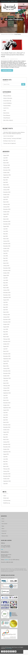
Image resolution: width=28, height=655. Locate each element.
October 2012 (6, 429)
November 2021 (6, 246)
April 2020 (5, 285)
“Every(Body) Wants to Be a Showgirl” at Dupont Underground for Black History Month (13, 54)
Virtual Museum (6, 117)
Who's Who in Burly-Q (8, 120)
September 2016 (7, 358)
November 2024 (6, 192)
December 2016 (6, 353)
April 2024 (5, 199)
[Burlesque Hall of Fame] (9, 7)
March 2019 (6, 312)
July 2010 (5, 483)
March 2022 (6, 238)
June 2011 (5, 459)
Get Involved (4, 523)
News (3, 526)
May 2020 (5, 282)
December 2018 (6, 319)
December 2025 (6, 170)
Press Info (4, 533)
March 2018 (6, 336)
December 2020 (6, 268)
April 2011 (5, 464)
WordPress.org (6, 502)
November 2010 (6, 476)
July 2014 (5, 395)
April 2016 (5, 363)
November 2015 (6, 373)
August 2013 (6, 410)
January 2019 (6, 317)
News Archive (6, 112)
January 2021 (6, 265)
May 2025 (5, 179)
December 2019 (6, 292)
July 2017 (5, 348)
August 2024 (6, 197)
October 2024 (6, 194)
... (0, 654)
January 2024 (6, 206)
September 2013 (7, 407)
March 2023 (6, 219)
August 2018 (6, 326)
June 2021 (5, 255)
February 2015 (6, 385)
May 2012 (5, 437)
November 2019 (6, 295)
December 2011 (6, 444)
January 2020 (6, 290)
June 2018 (5, 329)
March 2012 (6, 439)
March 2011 (5, 466)
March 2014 (6, 400)
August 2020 (6, 275)
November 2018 (6, 321)
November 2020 (6, 270)
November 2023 (6, 209)
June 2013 (5, 415)
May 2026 (5, 160)
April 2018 (5, 334)
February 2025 (6, 187)
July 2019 (5, 302)
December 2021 (6, 243)
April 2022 (5, 236)
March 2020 (6, 287)
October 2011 (6, 449)
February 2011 (6, 468)
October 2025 (6, 172)
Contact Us (4, 531)
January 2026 (6, 167)
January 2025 (6, 189)
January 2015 (6, 388)
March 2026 (6, 162)
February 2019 (6, 314)
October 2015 (6, 375)
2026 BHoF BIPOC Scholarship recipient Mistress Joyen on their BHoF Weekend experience (14, 133)
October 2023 (6, 211)
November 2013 (6, 402)
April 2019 (5, 309)
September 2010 (7, 481)
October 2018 (6, 324)
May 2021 (5, 258)
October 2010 (6, 478)
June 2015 (5, 380)
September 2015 (7, 378)
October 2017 (6, 344)
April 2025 (5, 182)
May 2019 (5, 307)
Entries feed (6, 498)
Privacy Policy (9, 648)
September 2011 (7, 451)
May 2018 (5, 331)
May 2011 (5, 461)
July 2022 (5, 228)
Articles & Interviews (7, 98)
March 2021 (6, 263)
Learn (4, 110)
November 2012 (6, 427)
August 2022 (6, 226)
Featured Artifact (7, 105)
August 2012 (6, 432)
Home (3, 518)
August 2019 (6, 299)
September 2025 (7, 175)
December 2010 (6, 473)
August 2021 (6, 250)
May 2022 (5, 233)
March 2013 (6, 422)
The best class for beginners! (9, 143)
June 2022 (5, 231)
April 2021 (5, 260)
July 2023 (5, 216)
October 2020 (6, 272)
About (3, 528)
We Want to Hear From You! (9, 140)
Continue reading (7, 70)
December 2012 (6, 424)
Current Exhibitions (7, 103)
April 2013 (5, 419)
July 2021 (5, 253)
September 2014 (7, 392)
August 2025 (6, 177)
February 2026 (6, 165)
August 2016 (6, 361)
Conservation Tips (7, 100)
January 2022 (6, 241)
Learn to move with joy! (8, 136)
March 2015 (6, 383)
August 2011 (6, 454)
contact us (7, 559)
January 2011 (6, 471)
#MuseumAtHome (7, 95)
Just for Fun (6, 108)
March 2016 (6, 366)
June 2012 (5, 434)
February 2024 (6, 204)
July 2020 (5, 277)
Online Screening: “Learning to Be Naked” (12, 138)
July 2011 (5, 456)
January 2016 (6, 368)
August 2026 (6, 155)
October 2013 (6, 405)
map (2, 549)
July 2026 (5, 157)
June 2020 (5, 280)
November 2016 (6, 356)
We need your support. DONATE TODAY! (9, 1)
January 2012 (6, 441)
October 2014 (6, 390)
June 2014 (5, 397)
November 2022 (6, 224)
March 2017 (6, 351)
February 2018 (6, 339)
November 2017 (6, 341)
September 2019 (7, 297)
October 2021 (6, 248)
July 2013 (5, 412)
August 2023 (6, 214)
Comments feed (6, 500)
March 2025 (6, 184)
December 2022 (6, 221)
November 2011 (6, 446)
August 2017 (6, 346)
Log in (4, 495)
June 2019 (5, 304)
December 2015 (6, 370)
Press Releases (6, 115)
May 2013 (5, 417)
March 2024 (6, 201)
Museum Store (5, 535)
